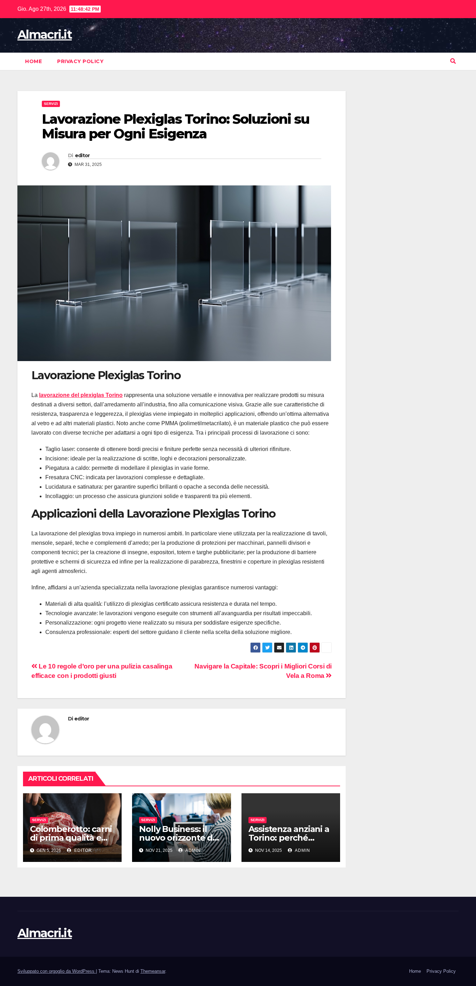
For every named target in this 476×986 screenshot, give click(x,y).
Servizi (51, 104)
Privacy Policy (80, 61)
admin (192, 850)
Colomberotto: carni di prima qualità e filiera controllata (71, 837)
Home (33, 61)
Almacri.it (44, 34)
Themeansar (152, 971)
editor (82, 155)
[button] (453, 61)
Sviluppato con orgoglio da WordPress (56, 971)
